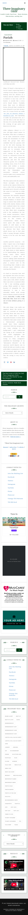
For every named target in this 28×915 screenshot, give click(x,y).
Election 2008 (16, 754)
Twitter (10, 480)
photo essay (9, 786)
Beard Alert (9, 716)
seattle (17, 803)
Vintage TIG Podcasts (15, 498)
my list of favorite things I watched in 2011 (14, 114)
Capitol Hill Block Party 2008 (13, 742)
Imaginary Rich (8, 40)
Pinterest (11, 495)
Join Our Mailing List (15, 473)
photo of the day (10, 793)
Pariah (8, 37)
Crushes (15, 747)
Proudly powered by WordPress (13, 909)
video (16, 824)
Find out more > (15, 436)
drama (7, 754)
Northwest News (10, 782)
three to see (9, 814)
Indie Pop (8, 768)
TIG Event (8, 824)
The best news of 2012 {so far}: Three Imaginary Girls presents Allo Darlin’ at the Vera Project (13, 376)
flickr (7, 761)
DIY (6, 750)
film (15, 757)
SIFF (6, 807)
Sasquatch (8, 803)
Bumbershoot (9, 723)
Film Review (8, 35)
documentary (14, 750)
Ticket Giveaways (10, 821)
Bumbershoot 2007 (11, 726)
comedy (7, 747)
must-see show (9, 771)
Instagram (11, 484)
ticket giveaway (10, 817)
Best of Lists (9, 719)
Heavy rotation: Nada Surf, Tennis (12, 383)
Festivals (8, 757)
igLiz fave (8, 764)
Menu (5, 3)
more (14, 449)
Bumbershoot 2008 (11, 730)
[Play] (5, 869)
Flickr (10, 491)
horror (14, 761)
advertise (13, 447)
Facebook (11, 477)
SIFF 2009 (13, 807)
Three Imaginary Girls (14, 10)
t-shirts (21, 447)
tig (20, 821)
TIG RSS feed (12, 502)
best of (18, 716)
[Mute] (20, 869)
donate (5, 447)
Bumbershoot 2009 (11, 733)
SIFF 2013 (16, 810)
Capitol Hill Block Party (13, 737)
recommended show (11, 800)
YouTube (11, 488)
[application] (14, 865)
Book (18, 719)
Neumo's (7, 775)
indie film (17, 764)
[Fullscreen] (22, 869)
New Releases (17, 775)
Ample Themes (17, 910)
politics (7, 796)
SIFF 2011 (7, 810)
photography (9, 789)
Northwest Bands (10, 779)
